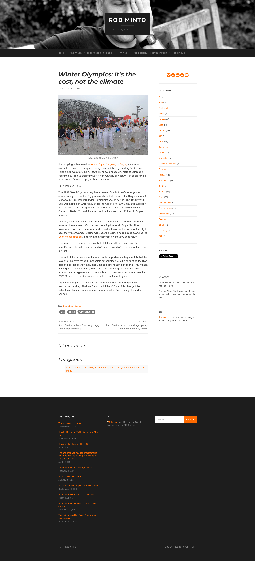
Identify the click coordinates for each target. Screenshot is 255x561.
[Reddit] (173, 75)
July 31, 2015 (65, 88)
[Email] (187, 75)
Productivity (164, 180)
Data (161, 124)
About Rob (76, 53)
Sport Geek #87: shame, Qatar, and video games (77, 505)
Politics (162, 174)
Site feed (165, 317)
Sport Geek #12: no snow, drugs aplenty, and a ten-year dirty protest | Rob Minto (105, 369)
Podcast (162, 169)
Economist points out (70, 236)
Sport (65, 305)
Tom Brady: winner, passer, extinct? (75, 467)
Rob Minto (127, 20)
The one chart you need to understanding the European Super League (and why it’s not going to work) (77, 456)
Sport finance (75, 305)
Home (61, 53)
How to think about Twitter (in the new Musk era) (78, 433)
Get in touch (179, 53)
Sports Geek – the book (100, 53)
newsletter (163, 158)
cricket (162, 119)
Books (162, 113)
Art (160, 97)
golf (160, 135)
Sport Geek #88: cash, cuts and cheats (76, 494)
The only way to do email (70, 423)
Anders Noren (181, 547)
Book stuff (163, 108)
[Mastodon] (182, 75)
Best (161, 102)
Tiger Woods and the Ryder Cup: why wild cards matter (78, 516)
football (162, 130)
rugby (161, 185)
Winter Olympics (86, 312)
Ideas (161, 141)
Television (163, 219)
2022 (63, 312)
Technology (164, 213)
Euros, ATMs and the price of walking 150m (78, 485)
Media (161, 152)
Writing (123, 53)
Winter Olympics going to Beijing (109, 164)
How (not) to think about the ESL (73, 444)
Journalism (164, 147)
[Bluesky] (169, 75)
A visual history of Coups (70, 476)
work (161, 235)
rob (78, 88)
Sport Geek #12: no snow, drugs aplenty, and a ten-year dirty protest (126, 325)
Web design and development (150, 53)
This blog (163, 230)
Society (162, 191)
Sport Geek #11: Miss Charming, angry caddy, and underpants (78, 325)
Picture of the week (168, 163)
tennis (161, 224)
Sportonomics (165, 208)
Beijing (72, 312)
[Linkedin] (178, 75)
